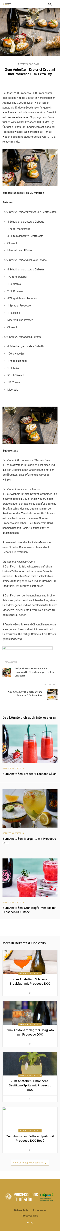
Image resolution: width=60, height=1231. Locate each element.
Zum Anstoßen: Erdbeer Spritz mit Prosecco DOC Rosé (30, 1138)
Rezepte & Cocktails (28, 64)
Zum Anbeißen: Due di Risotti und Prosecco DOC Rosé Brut (25, 694)
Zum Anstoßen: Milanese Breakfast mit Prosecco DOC (30, 981)
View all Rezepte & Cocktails (28, 1162)
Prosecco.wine (30, 1215)
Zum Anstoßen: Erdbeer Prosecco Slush (29, 774)
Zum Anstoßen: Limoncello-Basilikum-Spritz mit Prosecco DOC (30, 1085)
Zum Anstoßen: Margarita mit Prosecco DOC (29, 841)
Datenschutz (21, 1210)
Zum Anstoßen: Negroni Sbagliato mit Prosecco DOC (30, 1032)
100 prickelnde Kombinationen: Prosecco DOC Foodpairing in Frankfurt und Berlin (35, 672)
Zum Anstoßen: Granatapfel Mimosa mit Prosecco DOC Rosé (29, 910)
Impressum (39, 1210)
